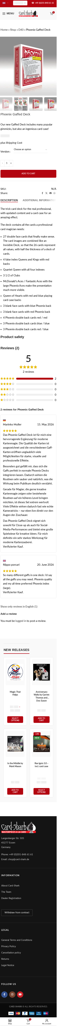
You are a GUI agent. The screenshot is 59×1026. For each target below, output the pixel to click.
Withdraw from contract (17, 912)
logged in (20, 621)
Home (4, 29)
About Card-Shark (10, 886)
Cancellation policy (11, 953)
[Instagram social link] (12, 994)
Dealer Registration (11, 898)
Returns (5, 959)
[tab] (9, 200)
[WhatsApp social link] (54, 193)
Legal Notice (7, 965)
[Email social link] (50, 193)
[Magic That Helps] (15, 672)
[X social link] (46, 193)
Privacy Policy (8, 946)
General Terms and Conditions (16, 940)
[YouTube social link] (20, 994)
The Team (6, 892)
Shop (13, 29)
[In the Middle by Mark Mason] (15, 743)
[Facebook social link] (42, 193)
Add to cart (28, 174)
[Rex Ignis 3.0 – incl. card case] (41, 743)
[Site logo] (28, 13)
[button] (42, 719)
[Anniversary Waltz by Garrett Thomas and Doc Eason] (41, 672)
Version (4, 151)
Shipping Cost (14, 142)
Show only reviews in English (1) (18, 606)
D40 (21, 29)
